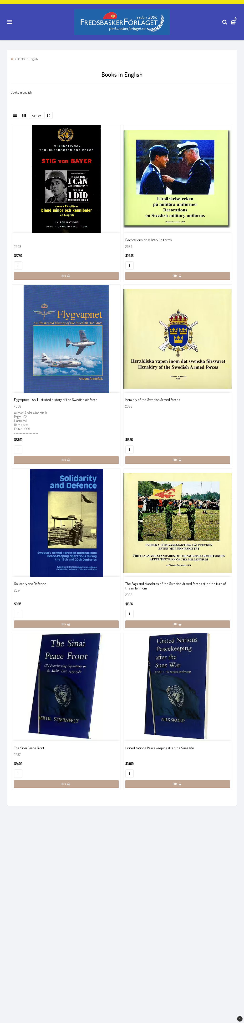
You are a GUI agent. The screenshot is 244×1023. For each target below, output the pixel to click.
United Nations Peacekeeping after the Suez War (159, 748)
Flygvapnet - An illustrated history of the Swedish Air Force (55, 399)
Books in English (27, 59)
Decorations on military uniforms (148, 240)
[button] (234, 22)
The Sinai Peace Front (29, 748)
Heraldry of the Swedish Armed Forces (152, 399)
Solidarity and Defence (30, 583)
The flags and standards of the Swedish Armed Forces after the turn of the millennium (175, 585)
